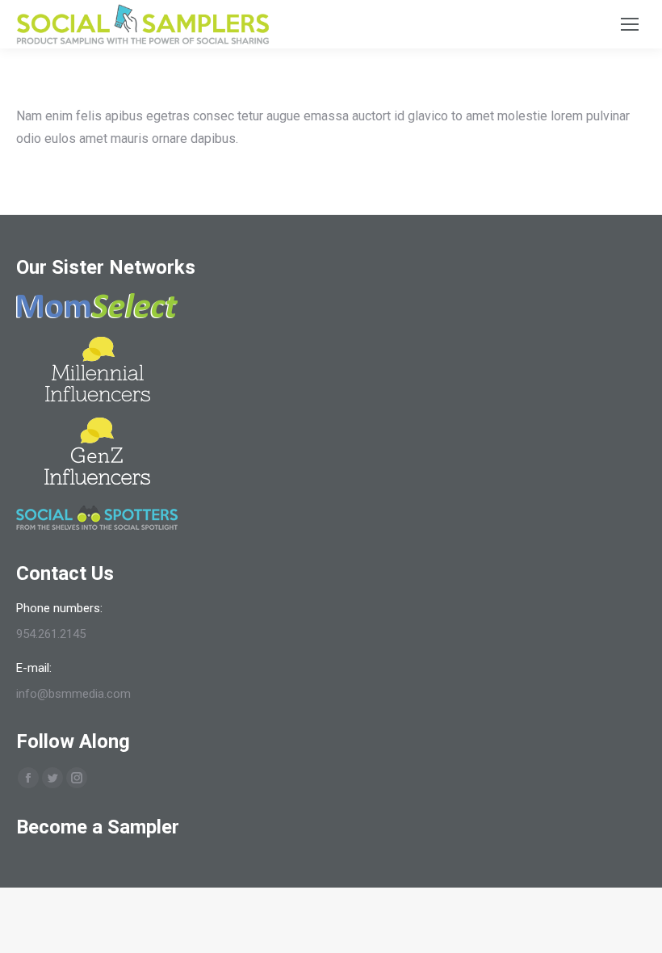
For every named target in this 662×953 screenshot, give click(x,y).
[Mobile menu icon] (630, 24)
